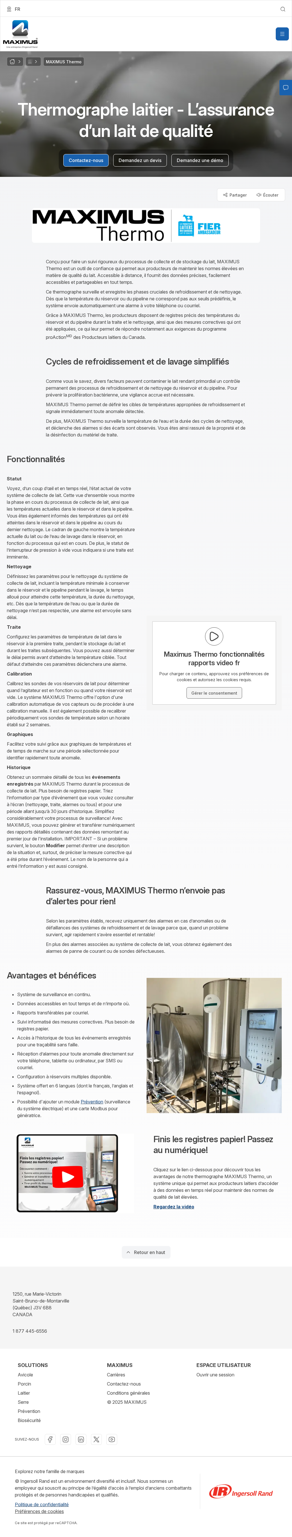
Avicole (25, 1375)
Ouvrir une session (215, 1375)
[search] (282, 9)
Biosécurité (29, 1420)
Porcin (24, 1384)
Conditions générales (128, 1393)
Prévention (92, 1102)
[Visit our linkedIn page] (81, 1439)
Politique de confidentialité (42, 1504)
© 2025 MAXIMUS (127, 1402)
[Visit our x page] (96, 1439)
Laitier (24, 1393)
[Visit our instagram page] (65, 1439)
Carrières (116, 1375)
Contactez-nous (124, 1384)
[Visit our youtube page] (111, 1439)
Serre (23, 1402)
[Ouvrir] (282, 34)
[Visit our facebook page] (50, 1439)
